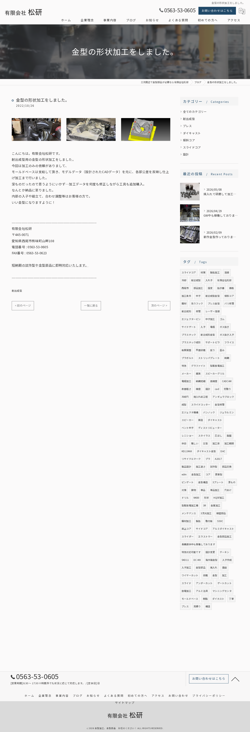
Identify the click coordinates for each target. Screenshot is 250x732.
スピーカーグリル (215, 373)
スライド (186, 583)
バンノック (209, 412)
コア (208, 474)
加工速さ (200, 466)
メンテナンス (189, 513)
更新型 (218, 474)
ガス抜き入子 (227, 334)
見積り (197, 606)
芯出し (218, 435)
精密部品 (221, 513)
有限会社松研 (224, 280)
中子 (198, 295)
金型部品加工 (224, 536)
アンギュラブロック (223, 396)
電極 (212, 326)
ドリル (185, 497)
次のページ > (159, 305)
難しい (194, 443)
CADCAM (226, 381)
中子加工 (210, 319)
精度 (198, 388)
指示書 (220, 288)
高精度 (213, 381)
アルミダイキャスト (223, 528)
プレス (187, 126)
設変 (210, 288)
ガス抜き (224, 326)
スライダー (188, 536)
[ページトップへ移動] (235, 679)
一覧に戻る (91, 305)
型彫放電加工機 (190, 505)
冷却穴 (185, 396)
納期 (226, 357)
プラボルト (188, 357)
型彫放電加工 (217, 365)
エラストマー (205, 536)
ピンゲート (188, 482)
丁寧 (231, 598)
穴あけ (228, 490)
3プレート (217, 482)
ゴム (222, 319)
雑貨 (198, 373)
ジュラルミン (227, 412)
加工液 (216, 443)
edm (184, 474)
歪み (222, 350)
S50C (220, 521)
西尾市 (185, 288)
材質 (203, 272)
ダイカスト (218, 598)
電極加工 (186, 381)
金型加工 (196, 474)
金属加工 (215, 505)
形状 (206, 497)
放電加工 (186, 590)
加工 (224, 575)
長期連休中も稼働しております (198, 544)
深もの (231, 482)
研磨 (205, 575)
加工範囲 (229, 443)
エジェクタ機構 (190, 412)
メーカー (186, 373)
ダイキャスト (192, 133)
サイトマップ (125, 702)
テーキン (224, 552)
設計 (186, 154)
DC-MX (197, 559)
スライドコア (192, 147)
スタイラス (204, 435)
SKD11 (185, 559)
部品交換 (227, 466)
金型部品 (200, 567)
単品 (203, 490)
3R (204, 505)
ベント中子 (188, 427)
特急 (184, 365)
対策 (184, 490)
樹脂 (205, 598)
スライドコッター (200, 404)
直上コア (186, 528)
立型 (205, 443)
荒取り (227, 388)
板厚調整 (186, 350)
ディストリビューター (210, 427)
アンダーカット (204, 583)
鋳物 (193, 490)
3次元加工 (206, 513)
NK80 (196, 497)
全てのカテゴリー (195, 111)
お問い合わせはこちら (217, 10)
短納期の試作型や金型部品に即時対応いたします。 (50, 265)
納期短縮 (200, 381)
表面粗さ (186, 388)
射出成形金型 (208, 334)
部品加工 (198, 288)
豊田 (224, 567)
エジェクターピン (191, 319)
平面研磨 (200, 350)
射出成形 (186, 311)
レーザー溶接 (212, 311)
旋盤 (229, 435)
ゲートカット (224, 583)
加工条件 (186, 295)
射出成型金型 (212, 295)
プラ (207, 458)
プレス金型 (214, 303)
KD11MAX (187, 451)
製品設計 (186, 466)
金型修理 (219, 404)
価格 (231, 288)
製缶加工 (215, 272)
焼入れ (213, 567)
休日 (184, 443)
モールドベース (190, 598)
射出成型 (17, 291)
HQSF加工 (218, 497)
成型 (184, 404)
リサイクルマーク (191, 458)
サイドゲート (189, 326)
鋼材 (184, 303)
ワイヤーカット (190, 575)
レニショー (188, 435)
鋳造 (200, 420)
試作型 (213, 466)
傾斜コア (189, 140)
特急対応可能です (191, 552)
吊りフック (197, 303)
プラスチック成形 (191, 342)
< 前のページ (23, 305)
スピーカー (188, 420)
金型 (214, 575)
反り (212, 350)
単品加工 (215, 490)
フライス (229, 342)
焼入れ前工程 (201, 396)
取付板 (209, 521)
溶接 (226, 272)
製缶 (198, 521)
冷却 (184, 280)
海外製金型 (211, 559)
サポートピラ (212, 342)
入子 (203, 326)
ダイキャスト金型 (206, 451)
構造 (207, 606)
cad (217, 388)
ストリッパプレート (209, 357)
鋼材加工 (186, 521)
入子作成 (227, 559)
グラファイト (198, 365)
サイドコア (202, 528)
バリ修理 (229, 303)
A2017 (218, 458)
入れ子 (209, 280)
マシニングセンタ (222, 590)
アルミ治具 (202, 590)
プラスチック (189, 334)
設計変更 (210, 552)
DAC (223, 451)
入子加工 (186, 567)
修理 (198, 311)
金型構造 (203, 482)
